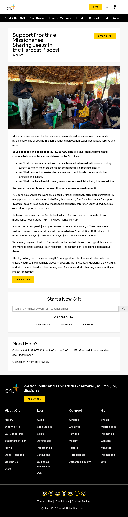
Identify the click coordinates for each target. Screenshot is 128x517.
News (8, 447)
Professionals (77, 454)
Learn (41, 411)
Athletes (74, 419)
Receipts (95, 18)
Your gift (79, 231)
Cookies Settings (81, 501)
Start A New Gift (15, 18)
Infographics (44, 447)
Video (40, 473)
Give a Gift (104, 36)
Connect (75, 411)
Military (73, 440)
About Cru (34, 399)
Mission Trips (108, 426)
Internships (107, 433)
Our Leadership (14, 433)
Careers (106, 440)
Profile (80, 18)
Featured (87, 324)
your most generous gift (42, 258)
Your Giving (37, 18)
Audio (40, 419)
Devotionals (44, 440)
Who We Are (12, 426)
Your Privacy (62, 501)
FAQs (42, 361)
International (108, 454)
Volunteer (106, 447)
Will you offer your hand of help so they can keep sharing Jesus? (52, 188)
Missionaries (42, 324)
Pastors (73, 447)
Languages (43, 454)
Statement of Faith (15, 440)
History (9, 419)
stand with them (81, 267)
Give (95, 7)
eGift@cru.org (23, 354)
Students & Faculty (80, 461)
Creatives (74, 426)
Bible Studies (44, 426)
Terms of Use (45, 501)
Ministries (66, 324)
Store (8, 468)
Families (74, 433)
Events (105, 419)
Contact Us (11, 461)
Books (40, 433)
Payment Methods (60, 18)
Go (103, 411)
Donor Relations (14, 454)
